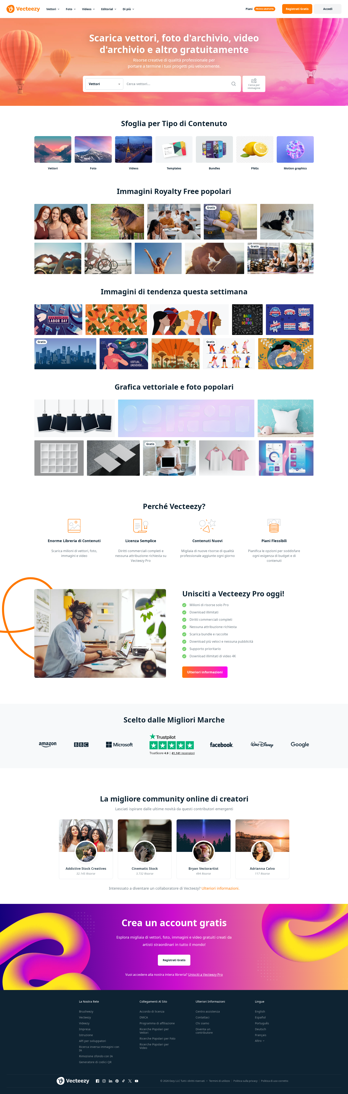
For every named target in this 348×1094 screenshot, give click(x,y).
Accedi (327, 9)
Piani (249, 9)
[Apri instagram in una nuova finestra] (104, 1081)
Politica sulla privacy (245, 1081)
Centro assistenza (208, 1011)
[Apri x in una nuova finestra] (130, 1081)
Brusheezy (86, 1011)
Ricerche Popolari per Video (154, 1046)
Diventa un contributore (204, 1030)
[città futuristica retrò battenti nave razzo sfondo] (175, 353)
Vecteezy (85, 1017)
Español (260, 1017)
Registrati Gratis (174, 960)
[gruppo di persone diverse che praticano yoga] (280, 258)
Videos (86, 9)
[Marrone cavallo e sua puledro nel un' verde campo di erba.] (117, 221)
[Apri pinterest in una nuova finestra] (117, 1081)
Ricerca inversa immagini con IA (99, 1048)
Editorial (107, 9)
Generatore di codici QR (95, 1062)
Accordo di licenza (152, 1011)
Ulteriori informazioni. (219, 888)
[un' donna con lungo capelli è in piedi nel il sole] (158, 258)
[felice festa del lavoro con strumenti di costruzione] (58, 319)
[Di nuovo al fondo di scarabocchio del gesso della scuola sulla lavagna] (247, 319)
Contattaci (202, 1017)
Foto (69, 9)
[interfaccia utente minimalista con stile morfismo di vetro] (286, 458)
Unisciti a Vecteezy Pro (205, 974)
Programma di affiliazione (157, 1023)
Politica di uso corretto (274, 1081)
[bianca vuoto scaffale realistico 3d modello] (59, 458)
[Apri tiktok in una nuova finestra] (123, 1081)
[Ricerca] (233, 83)
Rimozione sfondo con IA (96, 1056)
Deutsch (260, 1029)
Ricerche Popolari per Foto (157, 1038)
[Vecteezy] (23, 9)
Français (260, 1035)
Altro (258, 1040)
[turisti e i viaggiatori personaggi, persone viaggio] (229, 353)
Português (262, 1023)
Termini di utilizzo (219, 1081)
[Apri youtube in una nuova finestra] (136, 1081)
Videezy (84, 1023)
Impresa (84, 1029)
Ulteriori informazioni (205, 672)
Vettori (51, 9)
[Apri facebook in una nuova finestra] (97, 1081)
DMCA (144, 1017)
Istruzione (86, 1035)
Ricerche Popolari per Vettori (154, 1030)
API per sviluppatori (92, 1041)
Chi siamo (202, 1023)
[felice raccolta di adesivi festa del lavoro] (289, 319)
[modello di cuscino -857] (285, 418)
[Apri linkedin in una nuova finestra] (110, 1081)
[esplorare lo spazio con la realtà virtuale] (124, 353)
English (260, 1011)
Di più (127, 9)
